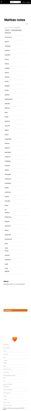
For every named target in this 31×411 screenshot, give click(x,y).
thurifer (7, 90)
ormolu (7, 81)
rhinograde (8, 174)
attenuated (8, 152)
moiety (7, 251)
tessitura (7, 212)
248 (27, 196)
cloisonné (7, 156)
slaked (7, 130)
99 (27, 86)
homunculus (8, 37)
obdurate (7, 103)
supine (7, 134)
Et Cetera (6, 386)
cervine (7, 72)
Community (6, 372)
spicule (7, 41)
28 (4, 154)
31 (4, 150)
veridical (7, 68)
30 (4, 48)
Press (5, 351)
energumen (8, 179)
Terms (5, 396)
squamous (8, 192)
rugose (7, 187)
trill (5, 210)
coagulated (8, 139)
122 (27, 251)
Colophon (6, 354)
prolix (6, 243)
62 (27, 94)
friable (6, 117)
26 (6, 181)
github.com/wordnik (8, 384)
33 (4, 57)
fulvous (7, 59)
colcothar (7, 165)
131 (6, 39)
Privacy (5, 399)
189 (27, 134)
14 (26, 41)
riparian (7, 170)
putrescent (8, 259)
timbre (6, 205)
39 (25, 248)
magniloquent (8, 99)
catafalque (8, 161)
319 (5, 123)
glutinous (7, 108)
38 (27, 68)
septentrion (8, 235)
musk (6, 248)
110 (26, 112)
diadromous (8, 217)
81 (4, 163)
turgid (6, 264)
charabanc (8, 46)
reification (7, 55)
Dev (5, 378)
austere (7, 196)
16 (27, 271)
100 (27, 170)
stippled (7, 271)
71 (9, 101)
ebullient (7, 121)
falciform (7, 77)
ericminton (17, 27)
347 (26, 243)
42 (26, 59)
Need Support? (7, 393)
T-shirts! (5, 360)
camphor (7, 50)
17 (27, 212)
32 (26, 72)
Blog (5, 366)
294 (5, 105)
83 (25, 268)
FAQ (5, 357)
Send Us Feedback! (8, 389)
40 (4, 228)
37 (4, 110)
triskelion (7, 148)
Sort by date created (16, 30)
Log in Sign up (26, 2)
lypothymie (8, 33)
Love (27, 23)
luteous (7, 64)
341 (5, 203)
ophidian (7, 94)
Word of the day (7, 369)
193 (5, 145)
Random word (7, 402)
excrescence (8, 239)
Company (6, 344)
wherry (7, 230)
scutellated (8, 183)
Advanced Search (8, 405)
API (4, 381)
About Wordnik (7, 348)
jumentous (8, 226)
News (5, 363)
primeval (7, 255)
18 (26, 90)
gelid (6, 112)
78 (26, 117)
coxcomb (7, 125)
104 (5, 128)
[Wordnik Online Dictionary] (1, 2)
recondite (7, 201)
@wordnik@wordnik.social (9, 375)
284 (26, 264)
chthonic (7, 143)
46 (27, 50)
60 (26, 81)
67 (4, 194)
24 (26, 64)
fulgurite (7, 221)
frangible (7, 86)
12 (27, 77)
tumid (6, 268)
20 (4, 159)
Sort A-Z (7, 30)
